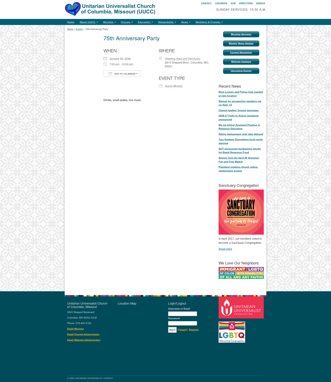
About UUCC (88, 22)
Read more (225, 249)
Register (194, 329)
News (185, 22)
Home (70, 22)
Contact (206, 3)
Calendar (221, 3)
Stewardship (166, 22)
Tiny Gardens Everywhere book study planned (241, 141)
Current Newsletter (241, 52)
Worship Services (241, 34)
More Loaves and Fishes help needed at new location (241, 94)
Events (79, 29)
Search (260, 3)
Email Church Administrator (83, 334)
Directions (246, 3)
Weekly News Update (241, 43)
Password (174, 318)
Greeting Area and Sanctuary (182, 59)
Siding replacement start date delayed (241, 134)
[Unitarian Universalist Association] (242, 307)
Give (233, 3)
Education (144, 22)
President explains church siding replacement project (238, 169)
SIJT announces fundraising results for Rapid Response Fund (240, 150)
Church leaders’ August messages (239, 110)
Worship (108, 22)
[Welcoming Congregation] (232, 330)
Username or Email (179, 308)
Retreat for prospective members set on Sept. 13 (240, 103)
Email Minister (75, 329)
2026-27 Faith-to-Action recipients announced (239, 117)
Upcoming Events (241, 70)
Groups (126, 22)
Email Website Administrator (83, 340)
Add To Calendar (125, 73)
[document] (165, 158)
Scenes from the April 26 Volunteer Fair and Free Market (239, 159)
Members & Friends (208, 22)
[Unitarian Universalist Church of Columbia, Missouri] (123, 9)
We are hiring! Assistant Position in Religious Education (239, 127)
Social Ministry (174, 86)
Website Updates (241, 61)
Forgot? (183, 329)
